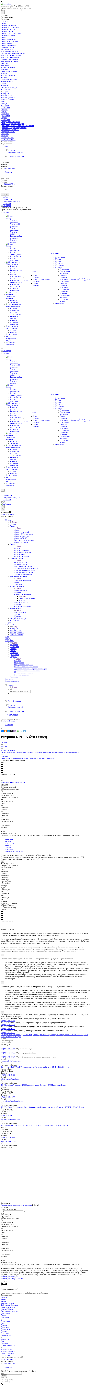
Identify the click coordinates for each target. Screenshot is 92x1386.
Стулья (17, 548)
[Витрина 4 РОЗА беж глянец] (13, 782)
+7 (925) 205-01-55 (8, 1029)
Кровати (34, 758)
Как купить (14, 629)
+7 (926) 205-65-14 (8, 1049)
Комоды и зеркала (24, 758)
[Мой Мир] (8, 731)
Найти (4, 1376)
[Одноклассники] (5, 731)
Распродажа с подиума (61, 752)
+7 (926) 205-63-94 (8, 1057)
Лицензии (5, 1327)
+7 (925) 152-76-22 (8, 1033)
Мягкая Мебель (20, 612)
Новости (4, 1323)
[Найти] (3, 12)
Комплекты (74, 752)
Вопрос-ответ (6, 1355)
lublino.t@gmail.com (8, 1141)
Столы (16, 530)
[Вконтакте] (6, 190)
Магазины (9, 849)
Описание (9, 839)
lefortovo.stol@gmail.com (10, 1079)
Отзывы (8, 841)
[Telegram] (24, 731)
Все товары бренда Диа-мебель (13, 1279)
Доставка (8, 847)
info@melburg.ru (9, 168)
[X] (11, 731)
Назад (14, 522)
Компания (14, 645)
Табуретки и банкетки (22, 580)
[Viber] (14, 731)
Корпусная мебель (21, 590)
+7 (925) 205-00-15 (8, 140)
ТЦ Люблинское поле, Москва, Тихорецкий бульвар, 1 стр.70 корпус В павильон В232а (34, 1125)
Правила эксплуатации (14, 851)
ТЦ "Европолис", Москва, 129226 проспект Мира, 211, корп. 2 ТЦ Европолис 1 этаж (33, 1085)
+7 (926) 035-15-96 (8, 1025)
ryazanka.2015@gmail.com (10, 1061)
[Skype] (21, 731)
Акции (3, 1315)
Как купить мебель (8, 1345)
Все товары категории (9, 1277)
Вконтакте (9, 172)
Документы (5, 1329)
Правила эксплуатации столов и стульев (16, 1205)
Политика (5, 1343)
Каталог (13, 524)
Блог (2, 1341)
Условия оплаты (7, 1349)
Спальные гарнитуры (46, 758)
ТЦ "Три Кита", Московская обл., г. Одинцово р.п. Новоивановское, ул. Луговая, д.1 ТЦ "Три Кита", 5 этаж (42, 1107)
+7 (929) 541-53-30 (8, 1053)
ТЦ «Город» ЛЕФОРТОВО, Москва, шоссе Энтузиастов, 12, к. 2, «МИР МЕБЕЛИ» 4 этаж (35, 1067)
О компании (5, 1321)
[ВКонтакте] (2, 731)
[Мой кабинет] (2, 493)
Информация (6, 1335)
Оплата (8, 845)
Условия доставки (8, 1351)
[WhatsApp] (18, 731)
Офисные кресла (20, 562)
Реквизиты (5, 1333)
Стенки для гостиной (27, 598)
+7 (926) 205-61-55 (8, 1021)
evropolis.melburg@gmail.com (12, 1101)
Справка (17, 661)
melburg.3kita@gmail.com (10, 1119)
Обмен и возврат (7, 1353)
